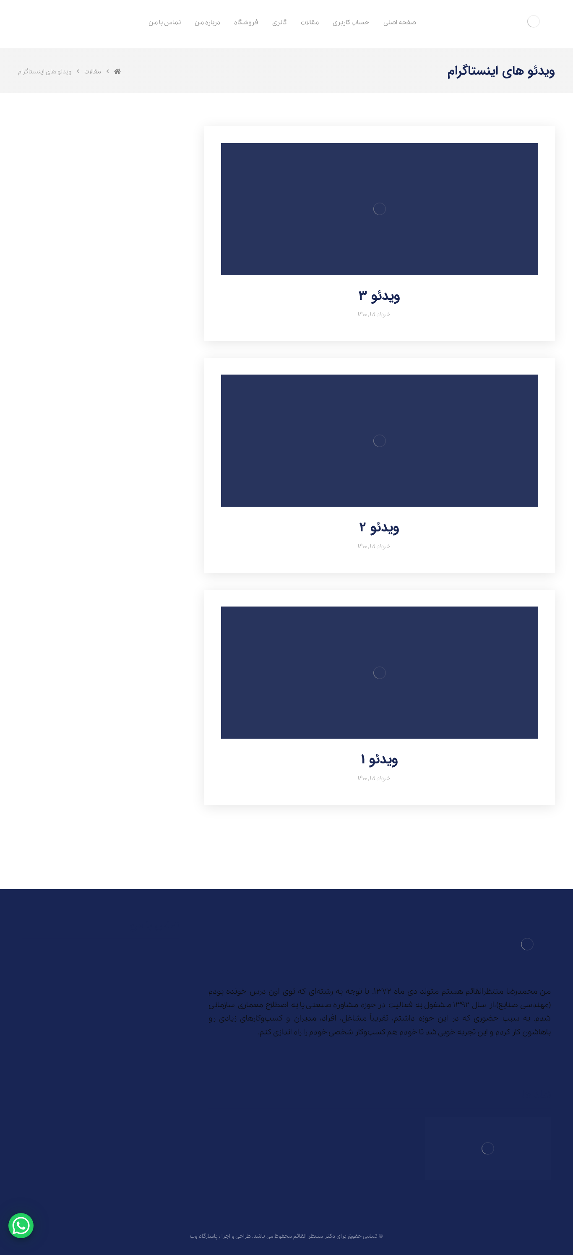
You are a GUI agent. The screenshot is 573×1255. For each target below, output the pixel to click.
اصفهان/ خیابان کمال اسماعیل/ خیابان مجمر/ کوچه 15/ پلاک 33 (100, 960)
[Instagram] (544, 1058)
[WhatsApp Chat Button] (21, 1225)
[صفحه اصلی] (117, 72)
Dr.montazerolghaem (136, 1013)
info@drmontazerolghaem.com (120, 998)
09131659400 (150, 982)
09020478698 (102, 982)
